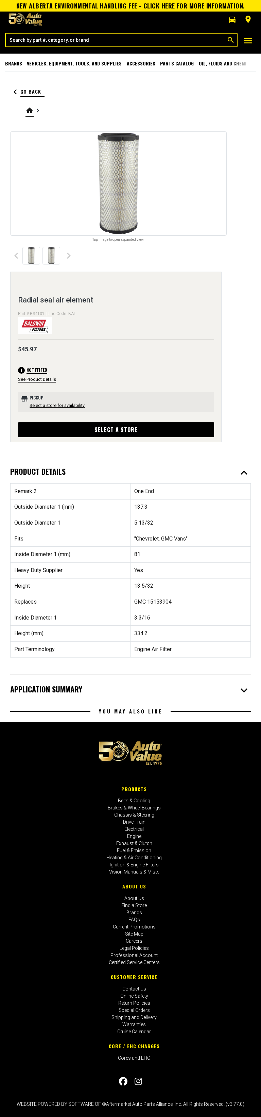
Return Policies (134, 1003)
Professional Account (134, 955)
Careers (134, 941)
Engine (134, 836)
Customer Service (134, 976)
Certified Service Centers (134, 962)
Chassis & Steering (134, 815)
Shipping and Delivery (134, 1017)
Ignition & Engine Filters (134, 864)
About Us (134, 886)
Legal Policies (134, 948)
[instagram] (138, 1081)
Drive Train (134, 822)
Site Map (134, 934)
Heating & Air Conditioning (134, 857)
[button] (232, 19)
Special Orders (134, 1010)
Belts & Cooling (134, 800)
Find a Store (134, 905)
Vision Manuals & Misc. (134, 872)
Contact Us (134, 989)
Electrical (134, 829)
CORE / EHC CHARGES (134, 1046)
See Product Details (37, 379)
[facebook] (123, 1081)
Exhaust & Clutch (134, 843)
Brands (13, 63)
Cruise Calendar (134, 1031)
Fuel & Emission (134, 850)
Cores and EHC (134, 1058)
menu (248, 40)
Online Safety (134, 996)
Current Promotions (134, 926)
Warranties (134, 1024)
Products (134, 788)
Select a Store (116, 430)
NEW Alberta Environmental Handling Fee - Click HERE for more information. (130, 5)
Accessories (141, 63)
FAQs (134, 919)
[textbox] (115, 40)
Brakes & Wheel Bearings (134, 807)
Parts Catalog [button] (177, 63)
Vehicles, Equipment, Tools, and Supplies (74, 63)
